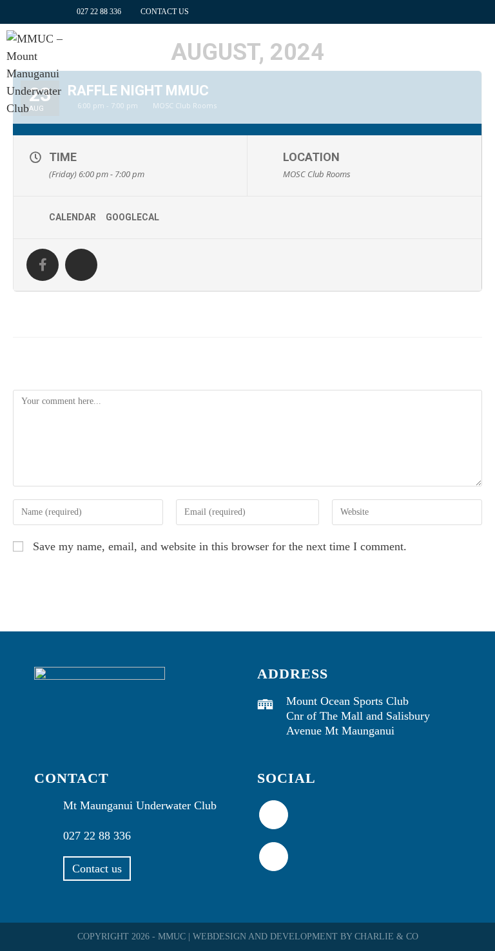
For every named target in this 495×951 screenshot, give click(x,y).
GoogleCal (132, 217)
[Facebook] (273, 814)
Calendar (72, 217)
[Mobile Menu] (482, 53)
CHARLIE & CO (386, 936)
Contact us (97, 868)
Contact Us (165, 11)
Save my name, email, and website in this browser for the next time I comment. (220, 546)
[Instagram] (273, 856)
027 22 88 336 (99, 11)
